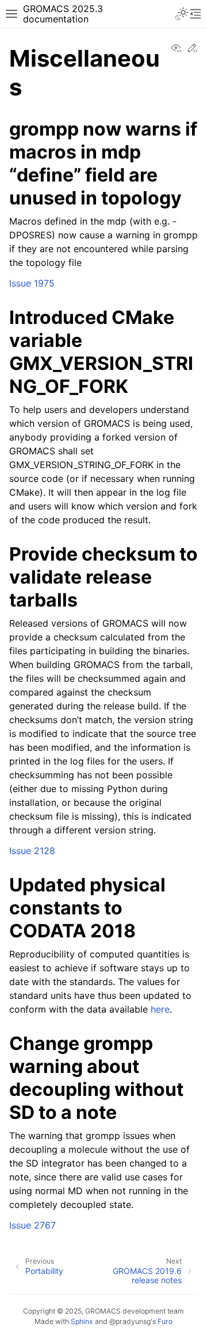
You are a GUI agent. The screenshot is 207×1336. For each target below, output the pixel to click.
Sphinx (82, 1321)
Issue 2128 (32, 850)
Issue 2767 (32, 1225)
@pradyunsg (130, 1321)
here (160, 1009)
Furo (165, 1321)
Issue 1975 (32, 283)
